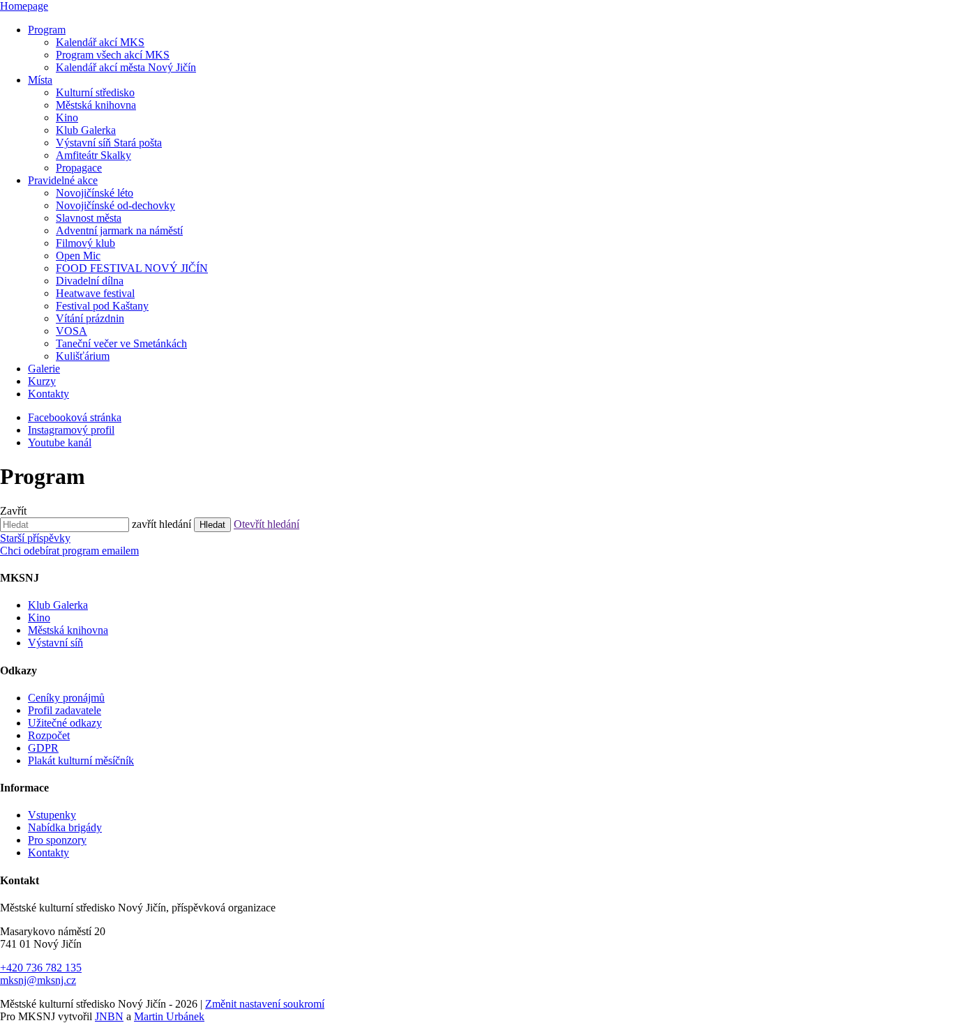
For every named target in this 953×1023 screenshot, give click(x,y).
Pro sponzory (57, 840)
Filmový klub (85, 243)
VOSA (71, 331)
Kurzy (42, 381)
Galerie (44, 368)
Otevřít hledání (266, 524)
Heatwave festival (95, 293)
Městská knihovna (96, 105)
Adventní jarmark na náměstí (119, 230)
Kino (67, 117)
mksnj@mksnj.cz (38, 980)
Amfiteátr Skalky (93, 155)
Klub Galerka (86, 130)
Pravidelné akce (63, 180)
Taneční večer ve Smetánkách (121, 343)
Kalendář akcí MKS (100, 42)
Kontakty (48, 394)
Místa (40, 80)
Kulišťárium (83, 356)
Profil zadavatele (64, 710)
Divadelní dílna (89, 281)
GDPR (43, 748)
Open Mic (78, 256)
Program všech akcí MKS (113, 55)
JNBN (109, 1016)
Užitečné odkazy (65, 723)
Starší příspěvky (35, 538)
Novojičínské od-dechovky (115, 205)
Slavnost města (88, 218)
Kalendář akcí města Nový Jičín (126, 67)
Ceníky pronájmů (66, 698)
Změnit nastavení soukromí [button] (264, 1004)
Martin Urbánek (169, 1016)
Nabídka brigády (65, 827)
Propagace (79, 168)
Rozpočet (49, 735)
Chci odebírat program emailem (69, 550)
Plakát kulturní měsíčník (81, 760)
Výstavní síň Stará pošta (109, 143)
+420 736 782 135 (41, 967)
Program (47, 30)
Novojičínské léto (94, 193)
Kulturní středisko (95, 92)
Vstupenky (52, 815)
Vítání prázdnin (90, 318)
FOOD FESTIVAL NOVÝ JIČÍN (132, 268)
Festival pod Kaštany (102, 306)
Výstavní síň (55, 643)
